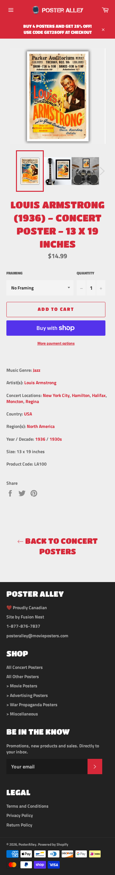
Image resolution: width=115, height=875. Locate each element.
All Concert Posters (24, 667)
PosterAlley (27, 844)
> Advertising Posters (27, 695)
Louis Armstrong (40, 382)
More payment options (56, 343)
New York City (56, 395)
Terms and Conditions (27, 806)
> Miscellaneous (22, 713)
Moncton (14, 401)
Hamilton (81, 395)
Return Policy (19, 824)
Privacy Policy (19, 815)
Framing (14, 273)
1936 (40, 439)
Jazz (36, 370)
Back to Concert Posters (61, 546)
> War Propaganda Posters (31, 704)
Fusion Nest (32, 616)
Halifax (99, 395)
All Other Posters (22, 676)
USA (28, 413)
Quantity (85, 273)
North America (41, 426)
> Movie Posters (21, 685)
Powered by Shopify (53, 844)
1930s (56, 439)
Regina (32, 401)
